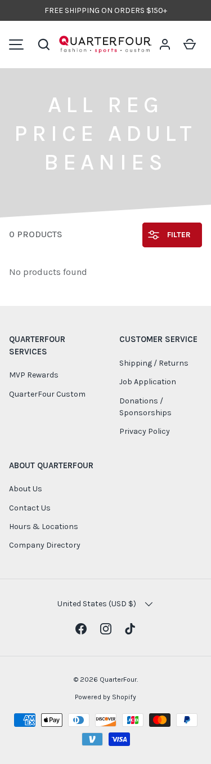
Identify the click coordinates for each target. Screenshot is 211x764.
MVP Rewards (34, 375)
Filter (178, 234)
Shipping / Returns (153, 363)
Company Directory (44, 545)
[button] (44, 44)
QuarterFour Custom (47, 394)
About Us (25, 489)
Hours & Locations (43, 526)
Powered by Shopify (105, 697)
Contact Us (30, 508)
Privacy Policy (144, 431)
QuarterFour (118, 679)
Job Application (147, 382)
